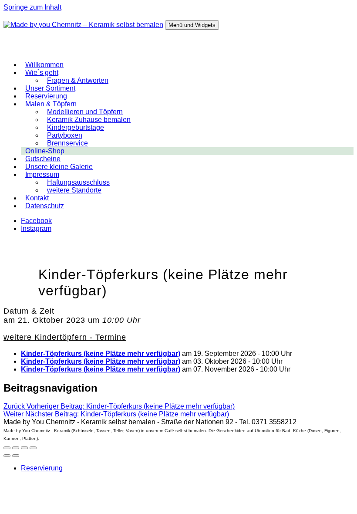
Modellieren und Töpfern (85, 111)
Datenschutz (44, 206)
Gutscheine (43, 158)
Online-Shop (44, 151)
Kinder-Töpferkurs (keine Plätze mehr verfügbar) (100, 353)
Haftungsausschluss (78, 182)
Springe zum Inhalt (32, 7)
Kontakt (37, 198)
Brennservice (67, 143)
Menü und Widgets (192, 25)
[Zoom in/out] (33, 447)
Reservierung (46, 96)
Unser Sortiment (50, 88)
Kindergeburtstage (75, 127)
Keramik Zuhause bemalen (89, 119)
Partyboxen (64, 135)
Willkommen (44, 64)
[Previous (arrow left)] (6, 455)
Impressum (42, 174)
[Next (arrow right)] (15, 455)
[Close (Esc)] (6, 447)
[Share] (15, 447)
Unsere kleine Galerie (59, 166)
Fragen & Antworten (77, 80)
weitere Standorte (74, 190)
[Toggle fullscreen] (24, 447)
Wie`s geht (41, 72)
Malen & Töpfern (51, 104)
